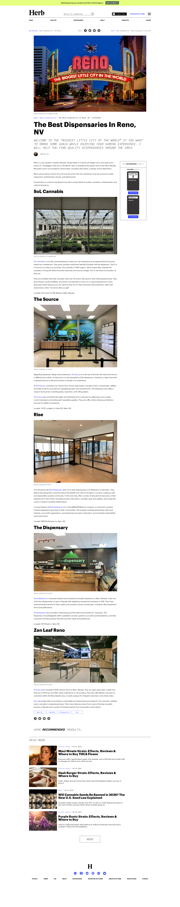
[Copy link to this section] (115, 190)
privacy (35, 879)
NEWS (31, 20)
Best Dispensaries (48, 118)
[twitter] (89, 30)
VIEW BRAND (133, 193)
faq (55, 879)
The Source (75, 374)
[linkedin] (98, 30)
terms (46, 879)
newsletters (131, 879)
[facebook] (85, 30)
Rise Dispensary (55, 490)
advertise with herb (137, 14)
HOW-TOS (53, 20)
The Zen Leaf (39, 690)
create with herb (115, 879)
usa (77, 712)
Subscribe (120, 14)
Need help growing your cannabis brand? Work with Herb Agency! (82, 3)
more (90, 839)
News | (61, 790)
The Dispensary (40, 598)
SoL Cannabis (39, 261)
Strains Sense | (65, 746)
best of (39, 712)
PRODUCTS (125, 20)
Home (36, 118)
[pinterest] (94, 30)
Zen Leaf (37, 701)
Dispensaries (78, 20)
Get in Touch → (112, 3)
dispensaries (64, 712)
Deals (102, 20)
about (64, 879)
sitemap (145, 879)
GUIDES (148, 20)
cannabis (52, 712)
